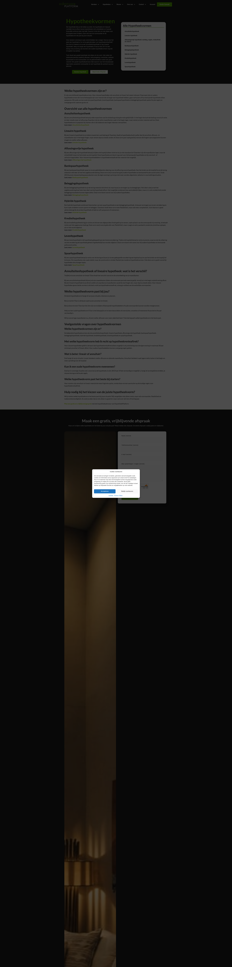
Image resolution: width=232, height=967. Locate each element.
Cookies (111, 495)
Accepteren (105, 491)
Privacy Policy (118, 495)
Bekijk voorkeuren (127, 491)
